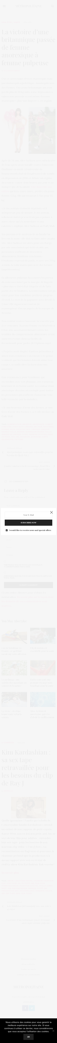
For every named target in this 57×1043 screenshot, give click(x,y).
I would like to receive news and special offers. (30, 530)
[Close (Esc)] (51, 512)
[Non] (53, 1030)
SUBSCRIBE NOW (28, 522)
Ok (28, 1037)
